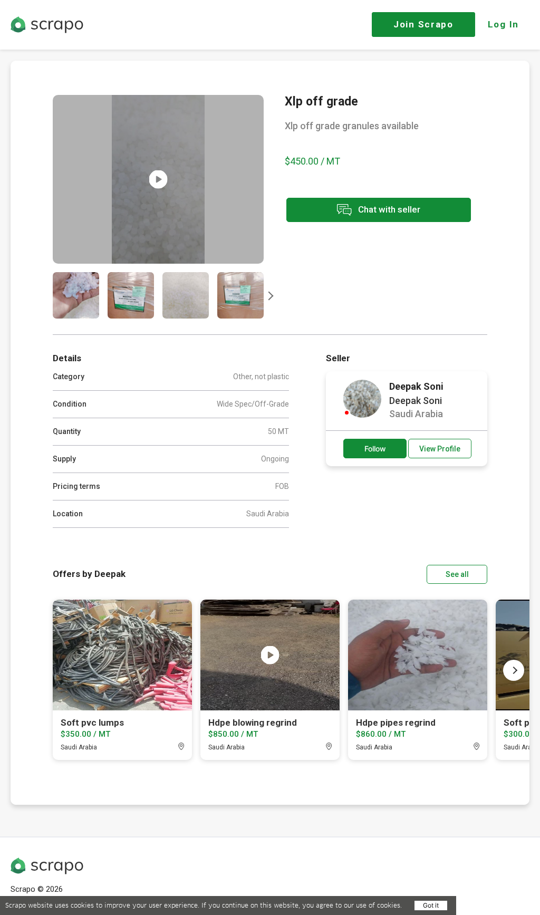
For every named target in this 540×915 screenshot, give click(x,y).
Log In (503, 24)
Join (423, 24)
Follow (375, 448)
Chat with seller (388, 209)
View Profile (439, 449)
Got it (431, 905)
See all (457, 574)
